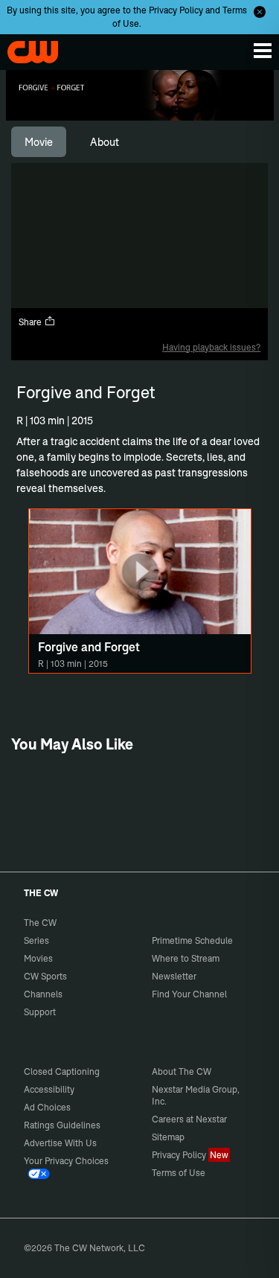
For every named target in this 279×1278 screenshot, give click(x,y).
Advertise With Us (60, 1142)
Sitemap (168, 1137)
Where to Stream (185, 958)
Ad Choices (47, 1107)
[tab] (38, 142)
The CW (26, 48)
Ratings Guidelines (62, 1125)
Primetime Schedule (192, 940)
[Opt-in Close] (260, 12)
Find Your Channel (189, 994)
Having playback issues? (211, 347)
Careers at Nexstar (189, 1119)
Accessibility (49, 1089)
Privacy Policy (176, 10)
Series (36, 940)
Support (40, 1011)
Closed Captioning (62, 1071)
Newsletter (174, 976)
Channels (43, 994)
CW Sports (45, 976)
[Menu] (263, 51)
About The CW (181, 1071)
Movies (38, 958)
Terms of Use (178, 1172)
